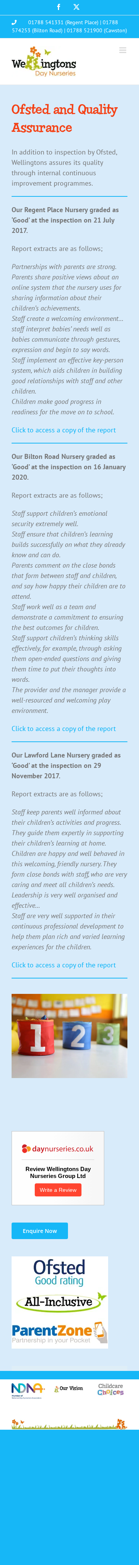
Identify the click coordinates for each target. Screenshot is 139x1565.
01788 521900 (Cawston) (97, 30)
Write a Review (58, 1190)
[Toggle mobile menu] (123, 50)
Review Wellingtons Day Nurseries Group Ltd (58, 1172)
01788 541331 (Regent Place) (63, 22)
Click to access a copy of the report (64, 429)
